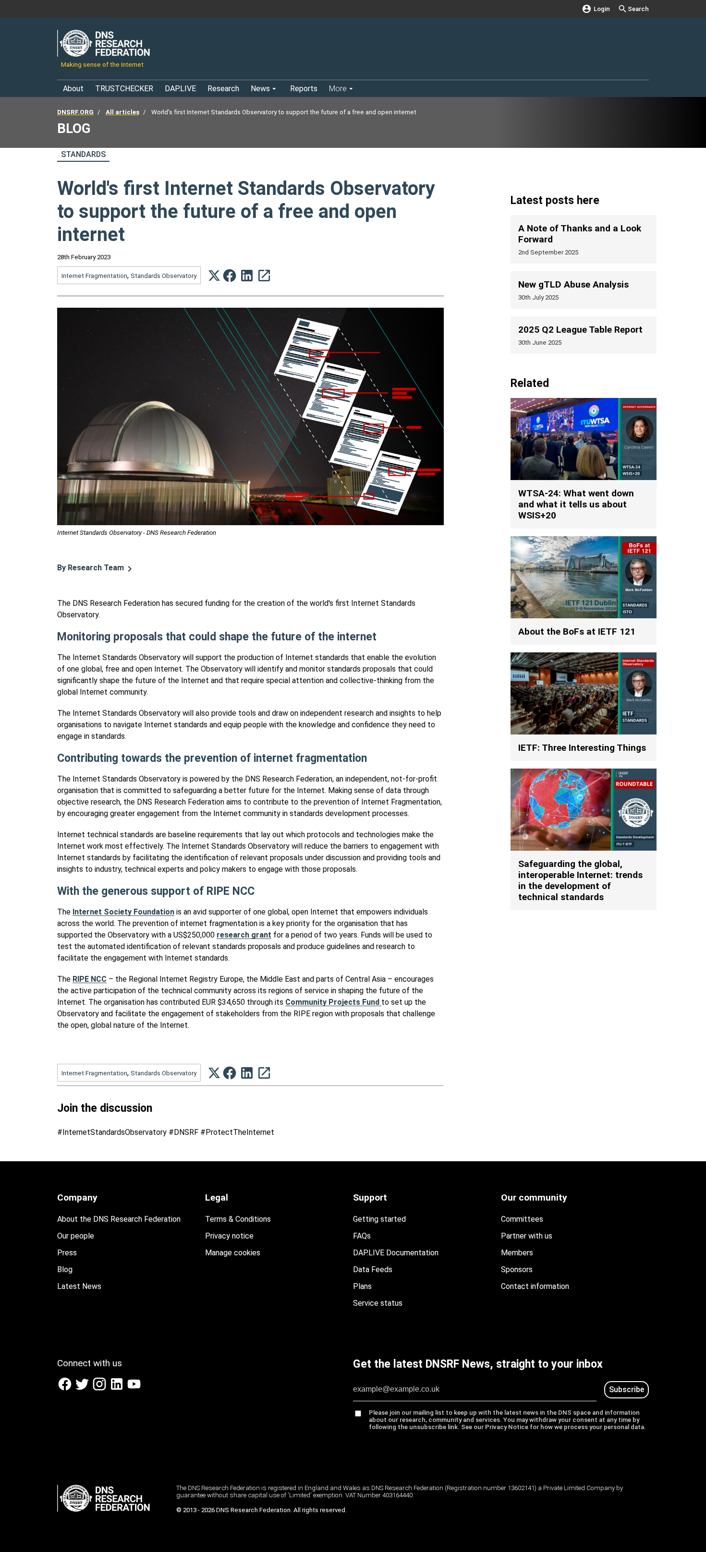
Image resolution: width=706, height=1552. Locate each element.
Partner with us (526, 1235)
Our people (75, 1235)
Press (67, 1252)
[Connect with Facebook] (65, 1389)
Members (517, 1252)
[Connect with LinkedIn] (117, 1389)
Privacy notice (229, 1235)
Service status (377, 1303)
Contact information (535, 1286)
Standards (83, 154)
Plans (362, 1286)
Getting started (379, 1219)
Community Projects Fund (333, 1002)
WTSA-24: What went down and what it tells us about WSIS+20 (576, 504)
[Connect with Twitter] (83, 1389)
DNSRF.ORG (75, 112)
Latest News (79, 1286)
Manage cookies (232, 1252)
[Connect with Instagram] (100, 1389)
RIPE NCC (90, 979)
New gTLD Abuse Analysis (573, 284)
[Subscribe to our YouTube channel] (134, 1389)
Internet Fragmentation (94, 275)
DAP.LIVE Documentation (395, 1252)
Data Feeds (372, 1269)
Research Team (90, 567)
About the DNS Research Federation (119, 1219)
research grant (244, 934)
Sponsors (517, 1269)
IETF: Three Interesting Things (582, 747)
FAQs (362, 1235)
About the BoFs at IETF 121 (576, 631)
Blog (65, 1269)
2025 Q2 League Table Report (580, 329)
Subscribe (626, 1389)
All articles (122, 112)
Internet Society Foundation (123, 911)
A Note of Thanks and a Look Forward (579, 234)
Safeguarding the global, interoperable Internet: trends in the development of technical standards (580, 880)
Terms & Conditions (238, 1219)
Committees (522, 1219)
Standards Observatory (163, 275)
